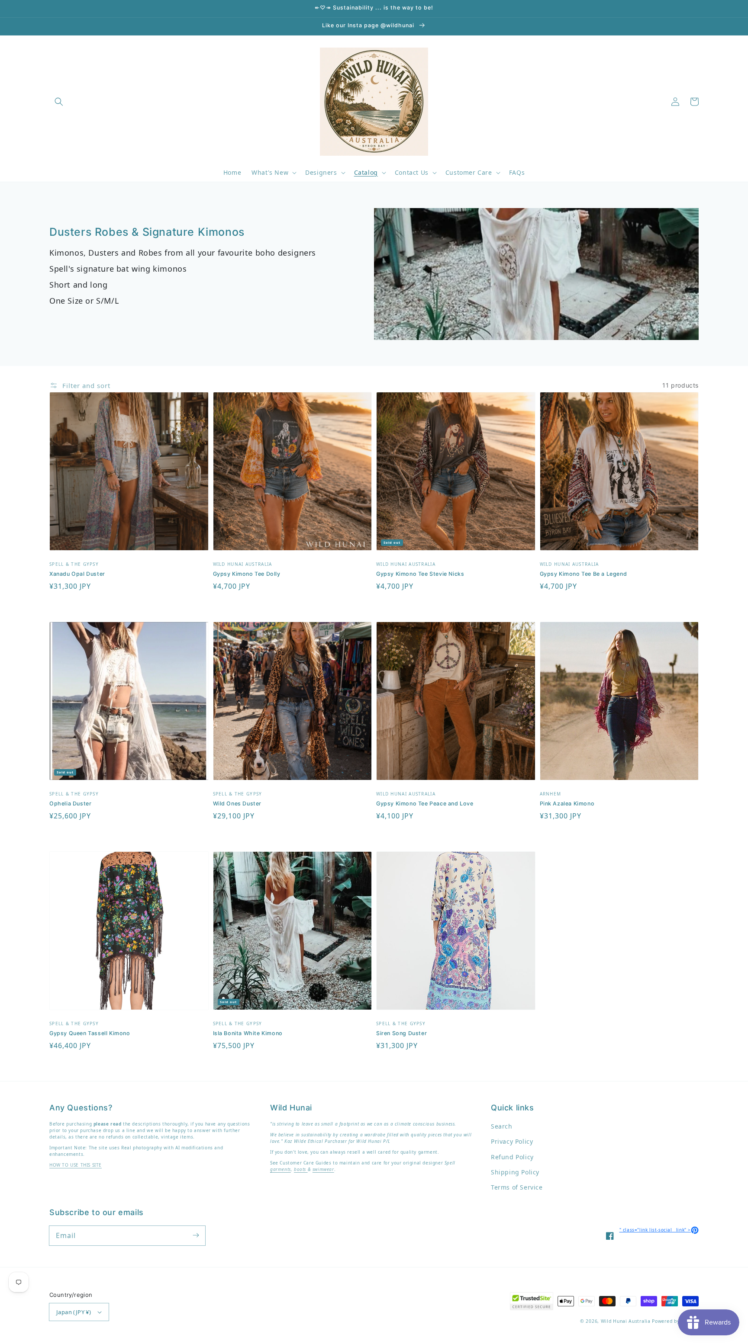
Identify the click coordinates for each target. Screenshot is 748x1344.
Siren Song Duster (401, 1033)
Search (502, 1126)
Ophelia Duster (70, 803)
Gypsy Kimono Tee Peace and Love (425, 803)
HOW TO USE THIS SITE (75, 1165)
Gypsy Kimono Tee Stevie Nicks (420, 574)
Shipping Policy (515, 1172)
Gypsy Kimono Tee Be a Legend (583, 574)
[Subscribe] (195, 1235)
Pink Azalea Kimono (567, 803)
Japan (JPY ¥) (73, 1312)
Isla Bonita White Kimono (248, 1033)
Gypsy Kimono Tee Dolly (246, 574)
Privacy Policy (512, 1141)
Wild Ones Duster (237, 803)
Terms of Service (517, 1187)
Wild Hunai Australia (626, 1321)
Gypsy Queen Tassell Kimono (89, 1033)
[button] (58, 101)
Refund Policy (512, 1157)
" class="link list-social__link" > (659, 1230)
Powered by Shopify (675, 1321)
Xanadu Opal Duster (77, 574)
